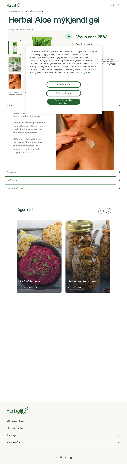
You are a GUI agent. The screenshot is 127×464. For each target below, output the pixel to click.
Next (108, 211)
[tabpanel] (39, 256)
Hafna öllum (63, 84)
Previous (101, 211)
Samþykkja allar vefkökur (64, 101)
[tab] (14, 47)
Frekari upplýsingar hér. (80, 72)
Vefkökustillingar (64, 93)
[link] (118, 4)
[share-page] (68, 36)
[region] (64, 80)
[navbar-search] (112, 5)
